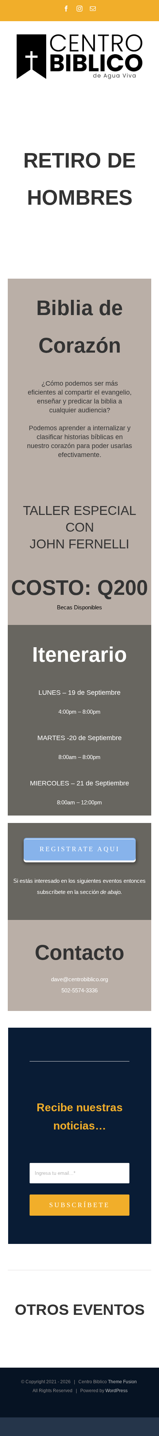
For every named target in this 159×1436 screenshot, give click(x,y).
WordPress (116, 1390)
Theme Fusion (122, 1381)
